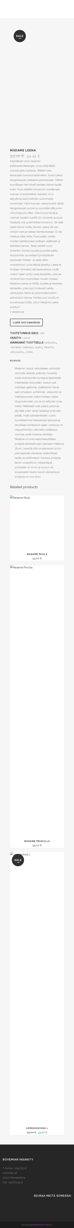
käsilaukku (50, 342)
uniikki (29, 352)
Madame (49, 347)
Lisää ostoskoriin (26, 322)
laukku (38, 347)
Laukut (26, 337)
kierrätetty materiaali (22, 347)
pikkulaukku (17, 352)
